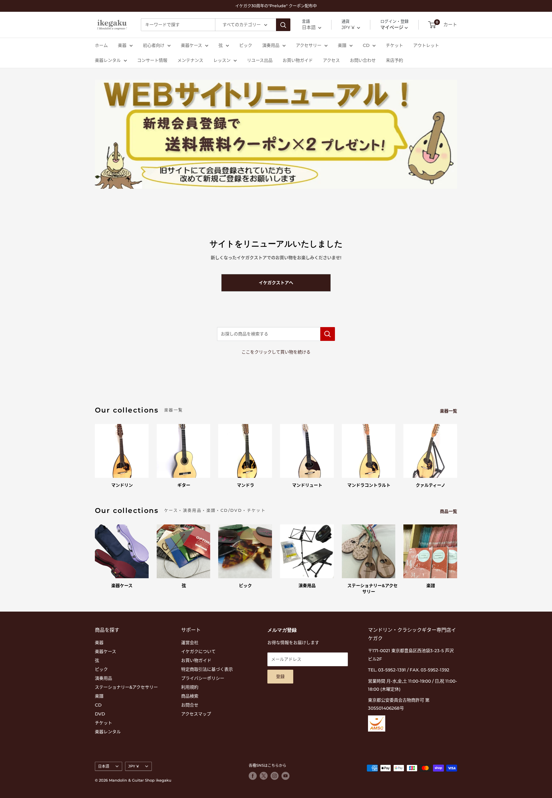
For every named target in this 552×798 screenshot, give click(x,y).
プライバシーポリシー (202, 678)
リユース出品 (260, 60)
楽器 (122, 45)
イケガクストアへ (276, 282)
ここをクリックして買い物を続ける (275, 352)
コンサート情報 (152, 60)
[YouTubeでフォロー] (285, 776)
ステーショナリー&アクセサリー (126, 687)
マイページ (391, 27)
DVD (100, 714)
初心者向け (153, 45)
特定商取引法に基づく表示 (207, 669)
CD (366, 45)
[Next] (457, 450)
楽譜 (342, 45)
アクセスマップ (196, 714)
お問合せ (189, 705)
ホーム (101, 45)
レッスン (222, 60)
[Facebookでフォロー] (253, 776)
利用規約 (189, 687)
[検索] (283, 24)
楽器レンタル (108, 60)
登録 (280, 676)
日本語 (103, 766)
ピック (245, 45)
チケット (394, 45)
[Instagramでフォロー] (275, 776)
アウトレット (426, 45)
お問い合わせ (363, 60)
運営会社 (189, 642)
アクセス (331, 60)
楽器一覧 (449, 411)
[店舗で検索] (327, 334)
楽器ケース (191, 45)
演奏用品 (270, 45)
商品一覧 (449, 511)
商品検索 (189, 696)
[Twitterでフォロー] (264, 776)
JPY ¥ (133, 766)
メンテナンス (190, 60)
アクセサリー (308, 45)
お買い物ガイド (298, 60)
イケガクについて (198, 651)
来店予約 (394, 60)
